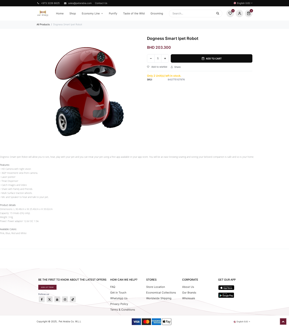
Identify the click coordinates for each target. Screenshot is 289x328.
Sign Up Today (47, 287)
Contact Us (101, 3)
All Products (43, 24)
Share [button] (177, 67)
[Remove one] (150, 58)
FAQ (112, 286)
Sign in (239, 13)
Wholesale (188, 298)
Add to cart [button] (214, 58)
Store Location (155, 286)
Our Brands (189, 292)
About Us (188, 286)
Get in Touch (118, 292)
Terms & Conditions (122, 309)
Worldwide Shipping (158, 298)
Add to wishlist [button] (159, 66)
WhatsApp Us (118, 298)
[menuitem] (59, 13)
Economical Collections (161, 292)
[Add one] (165, 58)
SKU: (149, 79)
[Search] (219, 13)
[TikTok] (73, 299)
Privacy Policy (119, 304)
